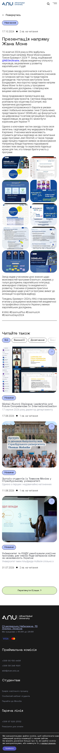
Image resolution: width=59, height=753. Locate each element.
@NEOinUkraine (10, 60)
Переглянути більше (28, 590)
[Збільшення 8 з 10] (53, 230)
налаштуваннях (48, 743)
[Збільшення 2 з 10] (53, 160)
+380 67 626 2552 (11, 722)
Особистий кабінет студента (16, 696)
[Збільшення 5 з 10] (25, 206)
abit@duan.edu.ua (10, 671)
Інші (53, 340)
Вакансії (19, 340)
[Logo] (13, 4)
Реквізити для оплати (12, 727)
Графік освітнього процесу (15, 691)
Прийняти (9, 748)
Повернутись (13, 15)
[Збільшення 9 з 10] (25, 253)
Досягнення (37, 340)
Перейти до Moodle (12, 701)
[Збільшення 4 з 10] (53, 183)
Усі (6, 340)
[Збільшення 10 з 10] (53, 253)
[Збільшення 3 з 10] (25, 183)
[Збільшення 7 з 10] (25, 230)
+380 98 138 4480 (11, 661)
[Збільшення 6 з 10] (53, 206)
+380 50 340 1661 (11, 666)
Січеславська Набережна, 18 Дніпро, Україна (20, 627)
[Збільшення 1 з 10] (25, 160)
